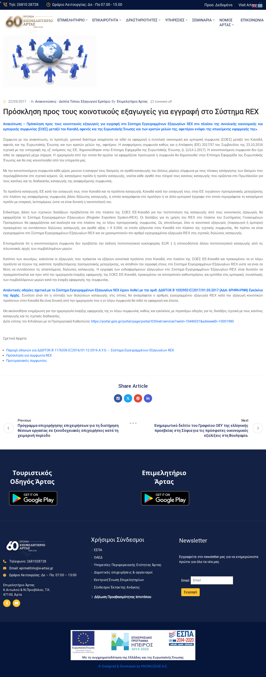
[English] (254, 5)
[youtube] (16, 603)
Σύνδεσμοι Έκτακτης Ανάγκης (117, 587)
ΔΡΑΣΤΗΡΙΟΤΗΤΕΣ (142, 20)
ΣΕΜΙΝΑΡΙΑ (202, 20)
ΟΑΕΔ (98, 557)
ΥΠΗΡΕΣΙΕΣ (175, 20)
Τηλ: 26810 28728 (23, 4)
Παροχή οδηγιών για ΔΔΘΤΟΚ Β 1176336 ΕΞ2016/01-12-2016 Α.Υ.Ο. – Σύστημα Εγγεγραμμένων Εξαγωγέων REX (90, 350)
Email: (31, 568)
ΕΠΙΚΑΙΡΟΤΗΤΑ (105, 20)
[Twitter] (128, 398)
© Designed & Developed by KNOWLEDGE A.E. (133, 666)
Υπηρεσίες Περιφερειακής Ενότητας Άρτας (128, 565)
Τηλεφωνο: (27, 561)
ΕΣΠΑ (98, 550)
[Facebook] (118, 398)
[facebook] (7, 603)
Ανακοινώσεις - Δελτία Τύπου (57, 101)
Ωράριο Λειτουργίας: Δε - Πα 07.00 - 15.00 (87, 4)
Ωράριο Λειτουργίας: (42, 575)
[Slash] (133, 423)
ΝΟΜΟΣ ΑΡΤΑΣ (226, 22)
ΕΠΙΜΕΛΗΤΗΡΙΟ (71, 20)
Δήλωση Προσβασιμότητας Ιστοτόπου (122, 597)
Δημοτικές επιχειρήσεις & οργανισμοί (123, 572)
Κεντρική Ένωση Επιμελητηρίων (119, 580)
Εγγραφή (190, 592)
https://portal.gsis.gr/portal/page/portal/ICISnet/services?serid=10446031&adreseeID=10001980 (162, 321)
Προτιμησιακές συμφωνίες (26, 361)
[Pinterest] (138, 398)
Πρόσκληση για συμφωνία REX (29, 355)
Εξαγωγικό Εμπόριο (95, 101)
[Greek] (260, 5)
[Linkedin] (148, 398)
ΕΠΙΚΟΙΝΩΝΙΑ (252, 20)
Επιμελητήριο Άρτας (132, 101)
